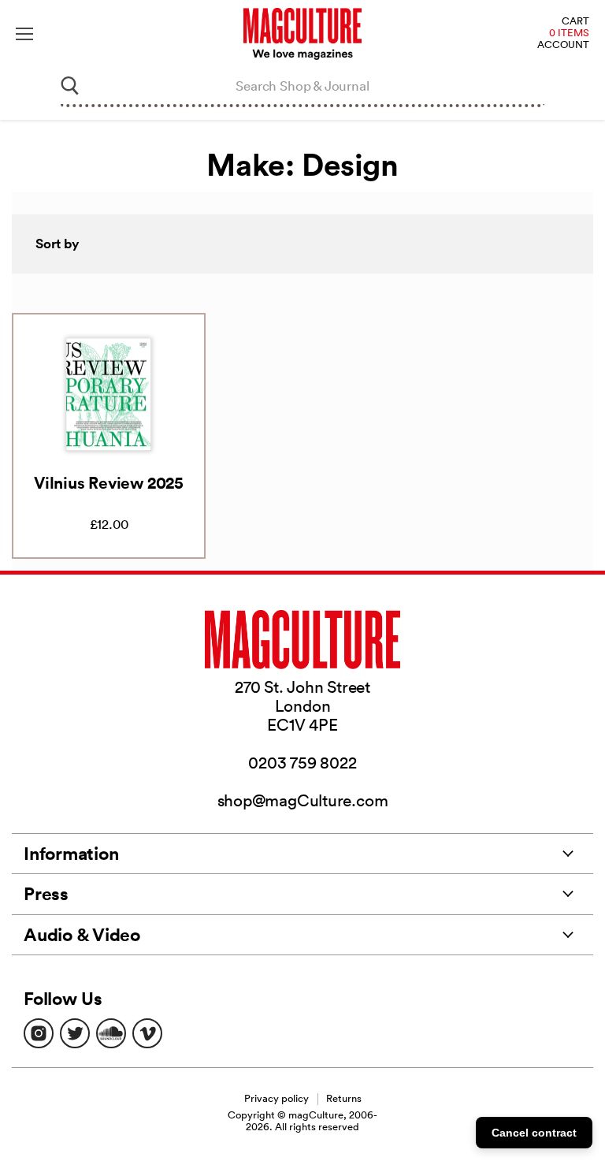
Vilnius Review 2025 (109, 482)
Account (563, 45)
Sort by (57, 243)
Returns (344, 1098)
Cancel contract (534, 1132)
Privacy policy (276, 1098)
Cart (575, 22)
